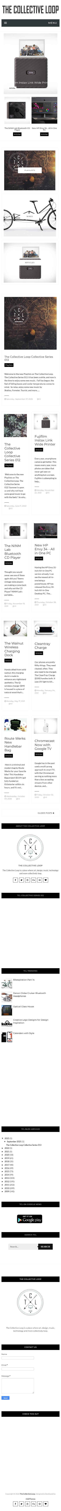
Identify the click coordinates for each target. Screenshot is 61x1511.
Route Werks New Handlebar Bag (14, 744)
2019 (7, 1158)
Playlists (30, 170)
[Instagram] (27, 880)
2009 (7, 1191)
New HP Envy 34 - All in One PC (44, 129)
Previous (37, 421)
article (8, 660)
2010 (7, 1188)
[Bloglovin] (45, 880)
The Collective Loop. (28, 1494)
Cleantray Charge (42, 646)
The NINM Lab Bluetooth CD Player (17, 129)
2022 (7, 1148)
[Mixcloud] (33, 880)
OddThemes (30, 1499)
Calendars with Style (23, 1033)
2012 (7, 1181)
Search (45, 1246)
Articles (12, 88)
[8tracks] (39, 880)
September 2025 (14, 1141)
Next (54, 421)
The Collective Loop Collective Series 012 (12, 452)
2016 (7, 1168)
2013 (7, 1178)
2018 (7, 1161)
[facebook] (15, 880)
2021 (7, 1151)
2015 (7, 1171)
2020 (7, 1155)
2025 (7, 1138)
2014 (7, 1175)
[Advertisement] (30, 1087)
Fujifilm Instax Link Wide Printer (29, 82)
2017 (7, 1165)
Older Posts (45, 813)
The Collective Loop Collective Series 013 (28, 358)
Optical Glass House (23, 1006)
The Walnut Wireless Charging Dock (13, 649)
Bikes (30, 216)
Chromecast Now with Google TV (45, 745)
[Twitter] (21, 880)
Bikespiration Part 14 (23, 979)
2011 (7, 1185)
